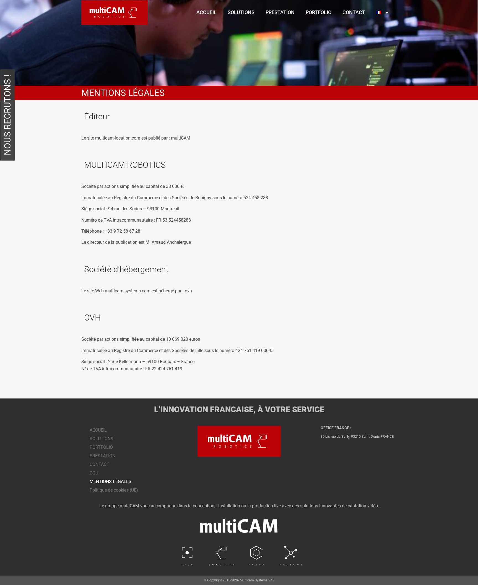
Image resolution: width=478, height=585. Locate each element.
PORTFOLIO (318, 12)
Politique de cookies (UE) (114, 490)
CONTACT (353, 12)
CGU (94, 473)
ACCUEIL (206, 12)
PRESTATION (280, 12)
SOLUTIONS (241, 12)
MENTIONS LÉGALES (110, 481)
